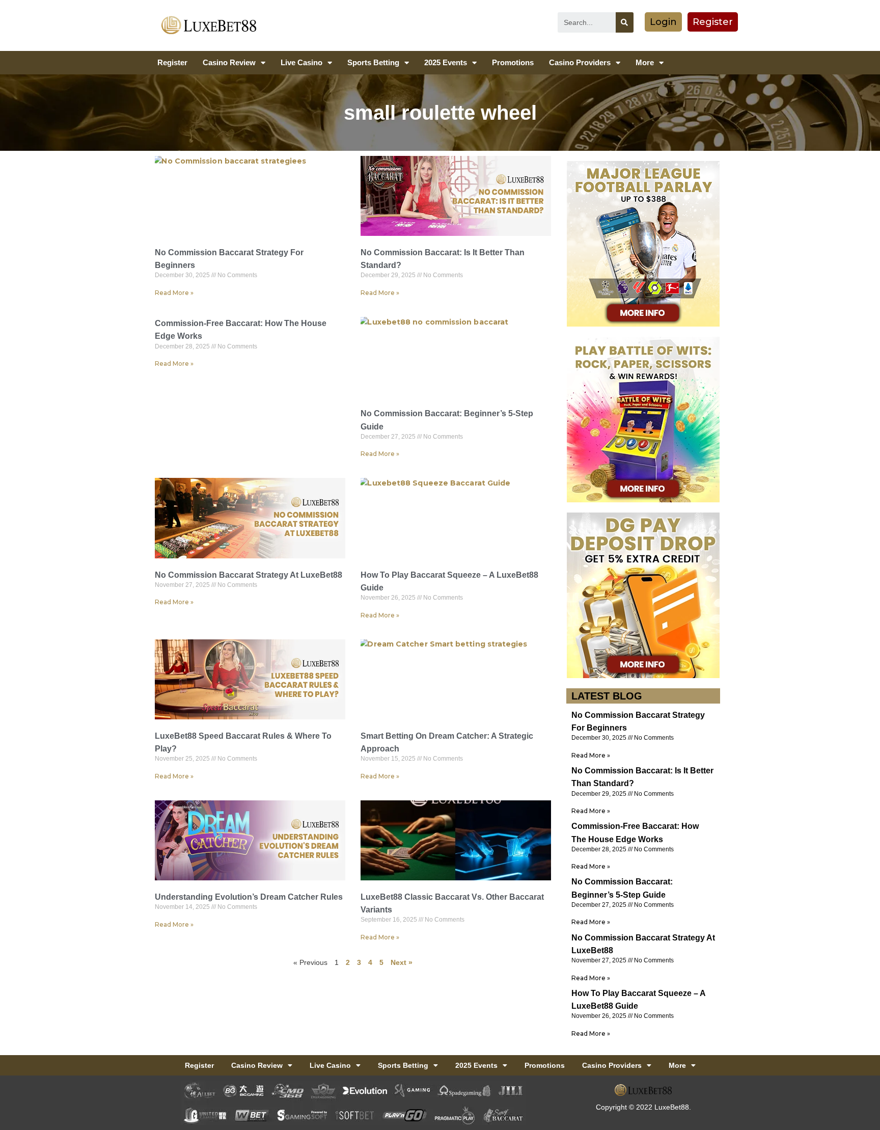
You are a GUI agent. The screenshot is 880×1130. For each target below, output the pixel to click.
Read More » (174, 293)
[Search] (625, 22)
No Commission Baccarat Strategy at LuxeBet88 (248, 575)
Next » (402, 962)
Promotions (513, 62)
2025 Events (445, 62)
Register (172, 62)
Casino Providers (580, 62)
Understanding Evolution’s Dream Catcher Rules (249, 897)
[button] (663, 22)
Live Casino (301, 62)
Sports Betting (373, 62)
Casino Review (229, 62)
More (645, 62)
